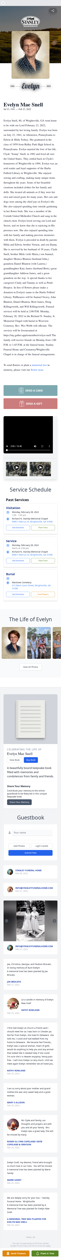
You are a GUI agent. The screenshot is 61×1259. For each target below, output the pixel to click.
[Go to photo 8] (33, 938)
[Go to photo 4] (26, 938)
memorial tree (39, 365)
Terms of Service (38, 1246)
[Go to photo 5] (27, 938)
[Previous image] (6, 921)
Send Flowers (43, 594)
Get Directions (18, 527)
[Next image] (54, 921)
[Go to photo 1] (20, 938)
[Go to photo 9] (35, 938)
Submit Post (30, 852)
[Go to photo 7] (31, 938)
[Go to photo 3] (24, 938)
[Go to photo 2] (22, 938)
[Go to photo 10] (36, 938)
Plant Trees (43, 527)
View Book (15, 760)
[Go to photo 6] (29, 938)
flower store (37, 369)
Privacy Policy (22, 1246)
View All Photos (30, 666)
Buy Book (30, 760)
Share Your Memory (19, 802)
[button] (30, 921)
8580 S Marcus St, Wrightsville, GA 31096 (32, 521)
